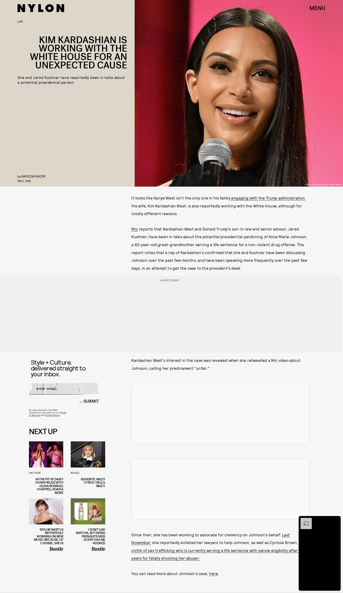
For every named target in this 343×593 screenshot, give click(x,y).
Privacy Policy (52, 415)
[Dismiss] (335, 520)
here (213, 573)
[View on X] (220, 414)
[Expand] (304, 520)
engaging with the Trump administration (267, 197)
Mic (134, 229)
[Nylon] (41, 8)
